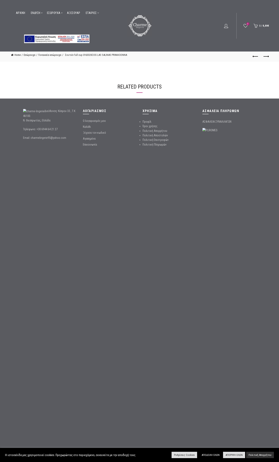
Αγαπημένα (89, 138)
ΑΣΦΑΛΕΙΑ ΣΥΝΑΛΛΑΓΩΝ (216, 121)
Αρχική (20, 13)
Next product (266, 57)
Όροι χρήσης (150, 126)
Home (18, 54)
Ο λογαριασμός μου (94, 120)
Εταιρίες (91, 13)
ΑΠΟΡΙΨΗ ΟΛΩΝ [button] (234, 454)
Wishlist (247, 24)
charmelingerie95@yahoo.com (48, 137)
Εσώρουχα (53, 13)
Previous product (256, 57)
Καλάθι (87, 126)
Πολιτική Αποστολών (155, 135)
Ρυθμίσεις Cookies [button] (184, 454)
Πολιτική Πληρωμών (154, 144)
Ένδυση (35, 13)
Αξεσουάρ (73, 13)
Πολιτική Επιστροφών (156, 139)
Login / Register (226, 26)
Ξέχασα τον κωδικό (94, 132)
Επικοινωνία (90, 144)
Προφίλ (147, 121)
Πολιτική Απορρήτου (155, 130)
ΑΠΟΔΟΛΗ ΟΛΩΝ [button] (211, 454)
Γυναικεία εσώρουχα (49, 54)
